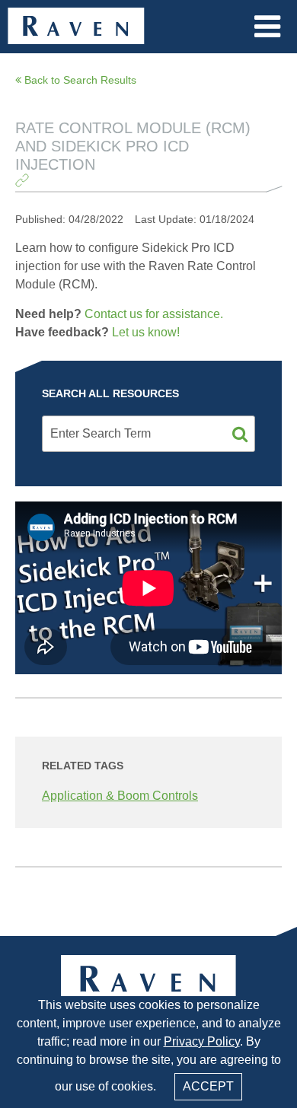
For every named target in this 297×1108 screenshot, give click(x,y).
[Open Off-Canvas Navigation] (267, 26)
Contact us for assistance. (154, 313)
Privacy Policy (202, 1041)
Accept (208, 1086)
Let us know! (146, 332)
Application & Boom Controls (120, 795)
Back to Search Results (78, 80)
